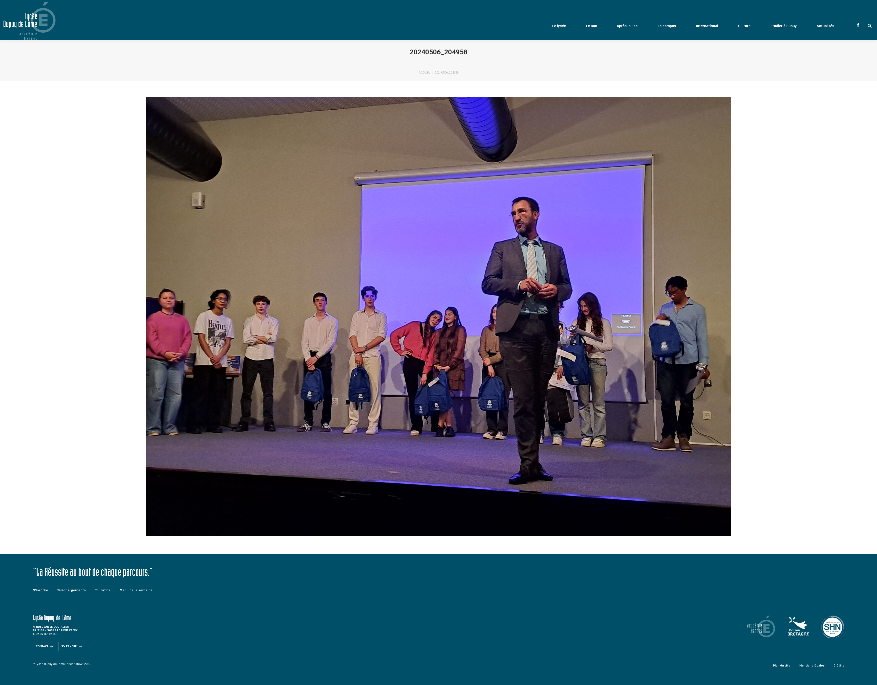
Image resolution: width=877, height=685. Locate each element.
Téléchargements (71, 590)
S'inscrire (40, 590)
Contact (42, 646)
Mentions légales (811, 665)
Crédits (839, 665)
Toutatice (103, 590)
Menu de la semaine (136, 590)
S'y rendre (69, 646)
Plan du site (781, 665)
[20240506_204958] (438, 316)
